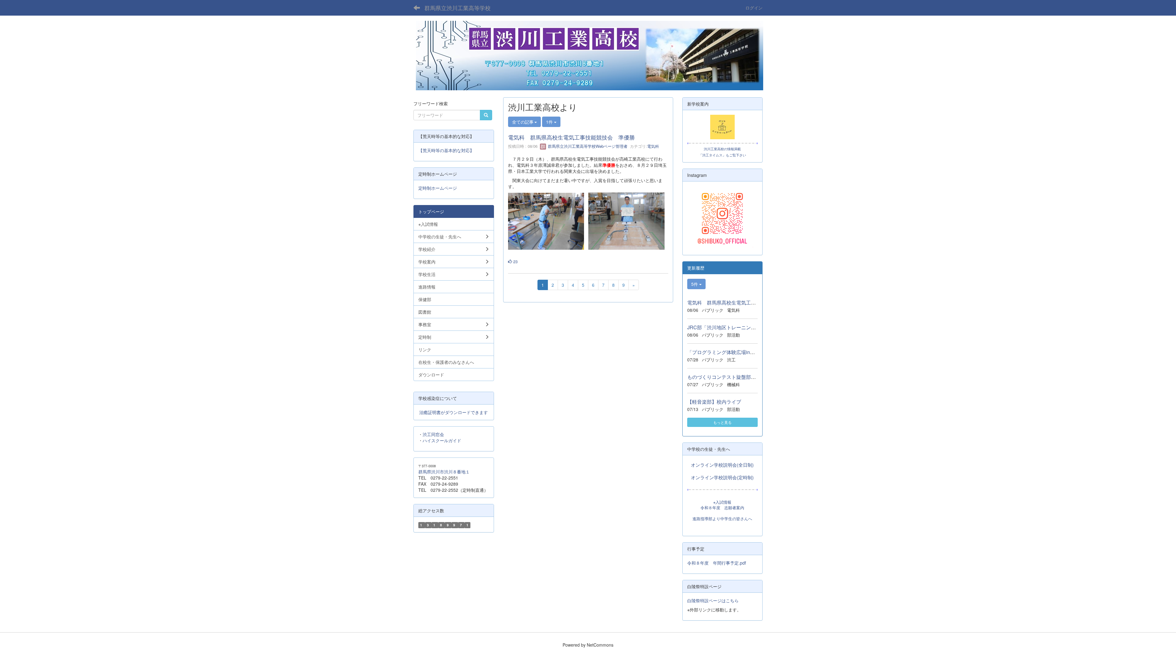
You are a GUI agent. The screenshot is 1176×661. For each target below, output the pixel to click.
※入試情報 (722, 502)
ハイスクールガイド (442, 440)
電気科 (653, 146)
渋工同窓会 (433, 434)
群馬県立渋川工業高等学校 (457, 8)
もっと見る (722, 422)
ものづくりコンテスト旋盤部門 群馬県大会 (736, 376)
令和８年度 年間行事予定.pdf (716, 563)
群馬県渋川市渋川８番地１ (444, 472)
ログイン (754, 8)
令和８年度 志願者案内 (722, 507)
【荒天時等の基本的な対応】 (446, 150)
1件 (550, 122)
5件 (695, 284)
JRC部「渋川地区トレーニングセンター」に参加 (741, 327)
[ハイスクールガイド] (722, 127)
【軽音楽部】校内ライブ (714, 401)
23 (515, 261)
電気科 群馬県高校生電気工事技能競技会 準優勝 (571, 137)
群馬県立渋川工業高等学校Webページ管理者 (587, 146)
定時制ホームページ (437, 188)
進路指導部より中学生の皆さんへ (722, 519)
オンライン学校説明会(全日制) (722, 464)
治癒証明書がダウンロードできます (453, 412)
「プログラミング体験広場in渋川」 (726, 352)
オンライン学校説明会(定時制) (722, 477)
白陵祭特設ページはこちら (713, 600)
